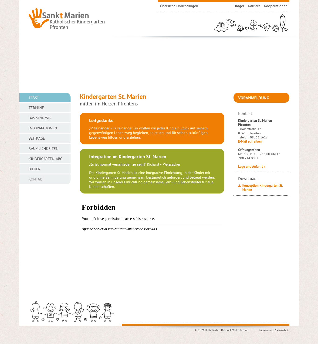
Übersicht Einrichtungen (179, 5)
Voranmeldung (253, 97)
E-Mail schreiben (250, 141)
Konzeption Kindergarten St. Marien (262, 187)
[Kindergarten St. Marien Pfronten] (67, 18)
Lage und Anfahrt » (251, 166)
